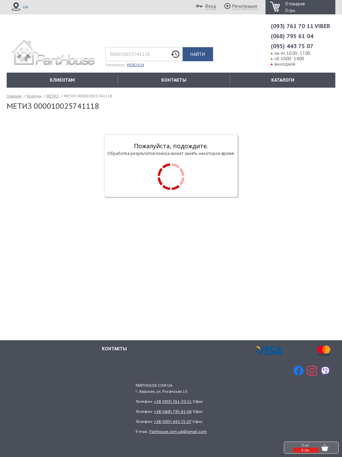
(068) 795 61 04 (292, 36)
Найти (197, 54)
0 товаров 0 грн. (295, 7)
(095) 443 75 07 (292, 46)
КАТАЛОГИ (282, 80)
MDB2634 (135, 64)
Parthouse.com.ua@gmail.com (178, 431)
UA (25, 6)
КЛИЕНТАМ (62, 80)
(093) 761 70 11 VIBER (300, 26)
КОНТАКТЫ (173, 80)
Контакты (114, 349)
